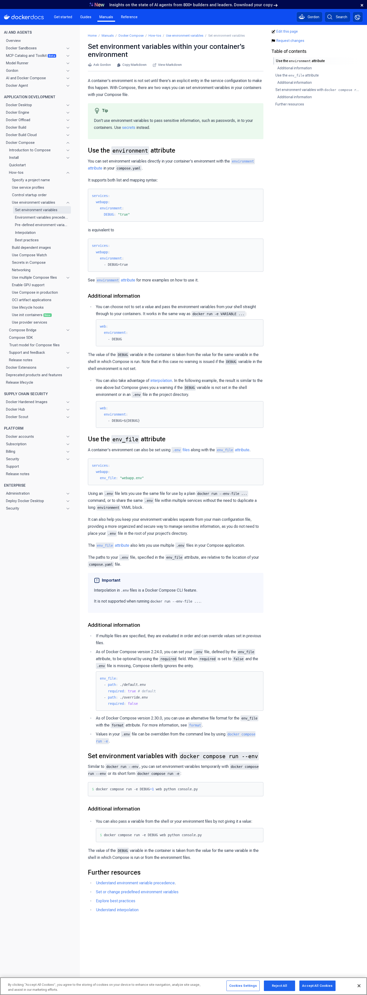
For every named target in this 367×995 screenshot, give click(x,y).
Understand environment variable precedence (135, 883)
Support (12, 466)
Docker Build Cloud (21, 135)
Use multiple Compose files (34, 277)
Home (92, 35)
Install (14, 157)
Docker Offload (18, 120)
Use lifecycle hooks (28, 307)
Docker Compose (20, 142)
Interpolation (25, 232)
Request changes (290, 41)
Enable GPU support (28, 285)
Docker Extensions (21, 367)
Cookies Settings (243, 986)
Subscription (16, 444)
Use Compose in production (35, 292)
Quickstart (17, 165)
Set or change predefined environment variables (137, 892)
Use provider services (29, 322)
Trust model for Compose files (34, 345)
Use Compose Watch (29, 255)
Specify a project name (31, 180)
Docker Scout (17, 417)
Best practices (27, 240)
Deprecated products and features (34, 375)
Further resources (114, 872)
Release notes (20, 360)
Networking (21, 270)
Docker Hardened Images (26, 402)
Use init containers (31, 315)
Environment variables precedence (42, 217)
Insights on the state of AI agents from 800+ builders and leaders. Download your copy (191, 4)
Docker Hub (15, 409)
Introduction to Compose (30, 150)
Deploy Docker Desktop (25, 501)
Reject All (279, 986)
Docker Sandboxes (21, 48)
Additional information (114, 296)
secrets (128, 127)
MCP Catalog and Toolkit (30, 55)
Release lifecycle (19, 382)
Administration (18, 493)
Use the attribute (131, 150)
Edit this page (287, 31)
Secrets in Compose (29, 262)
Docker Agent (17, 85)
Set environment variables (36, 210)
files (181, 450)
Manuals (106, 17)
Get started (63, 17)
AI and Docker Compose (26, 78)
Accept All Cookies (317, 986)
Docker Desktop (19, 105)
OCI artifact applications (31, 300)
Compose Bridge (22, 330)
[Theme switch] (358, 17)
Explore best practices (115, 901)
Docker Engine (17, 112)
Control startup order (29, 195)
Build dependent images (31, 247)
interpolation (161, 380)
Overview (13, 40)
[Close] (359, 985)
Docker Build (16, 127)
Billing (10, 451)
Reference (129, 17)
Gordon (12, 70)
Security (12, 458)
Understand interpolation (117, 909)
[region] (183, 986)
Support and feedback (27, 352)
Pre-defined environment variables (42, 225)
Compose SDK (21, 337)
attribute (116, 280)
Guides (85, 17)
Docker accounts (20, 436)
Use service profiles (28, 187)
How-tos (16, 172)
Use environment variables (33, 202)
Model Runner (17, 63)
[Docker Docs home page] (24, 17)
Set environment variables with (173, 756)
